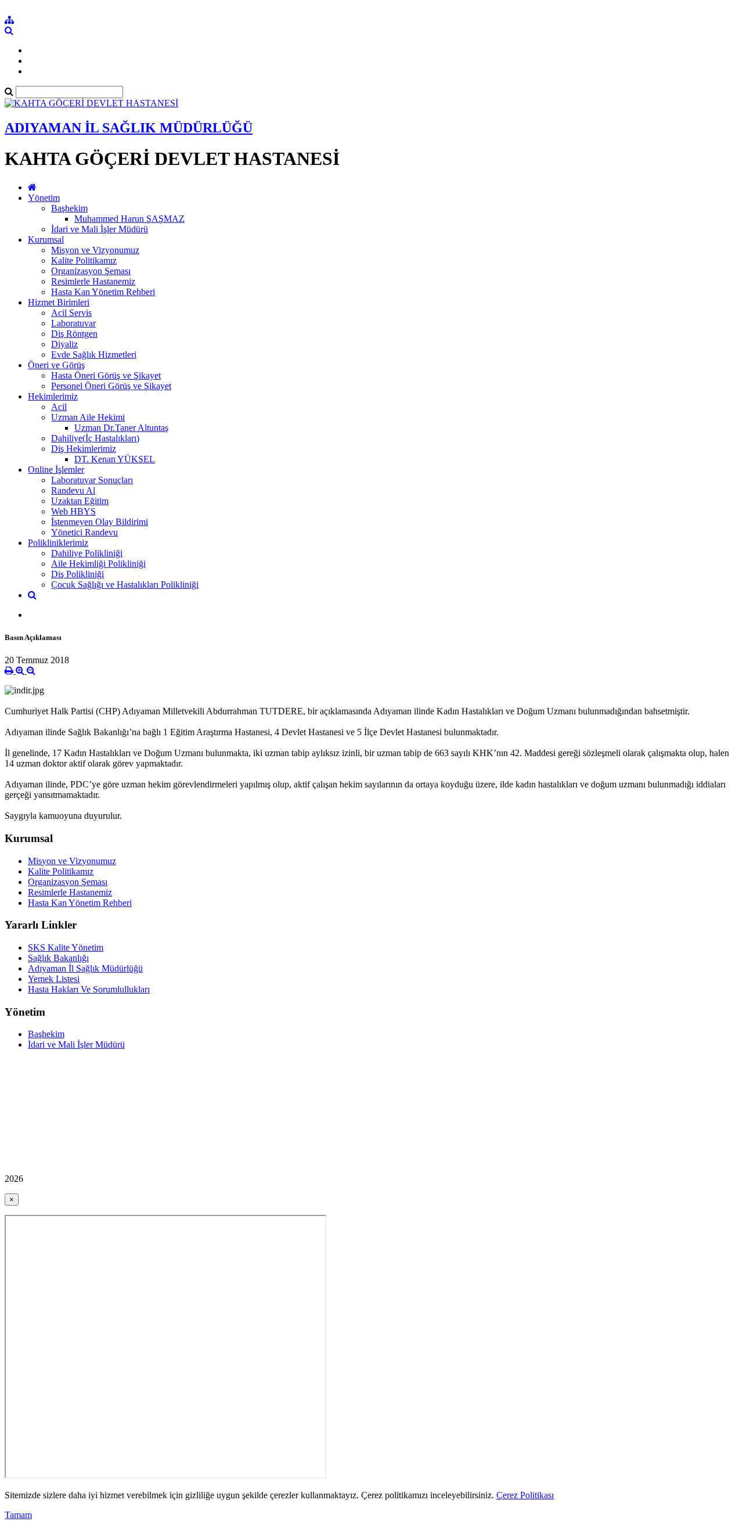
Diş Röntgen (74, 334)
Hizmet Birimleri (58, 302)
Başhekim (69, 208)
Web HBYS (73, 511)
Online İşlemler (56, 469)
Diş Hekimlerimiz (83, 449)
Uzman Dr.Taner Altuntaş (121, 428)
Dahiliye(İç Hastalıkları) (95, 438)
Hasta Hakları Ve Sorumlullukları (89, 989)
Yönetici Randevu (84, 532)
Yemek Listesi (54, 979)
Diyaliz (64, 344)
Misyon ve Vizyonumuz (95, 250)
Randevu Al (73, 490)
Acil (59, 407)
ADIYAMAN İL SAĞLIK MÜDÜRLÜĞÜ (129, 127)
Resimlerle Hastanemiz (93, 281)
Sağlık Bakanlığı (58, 958)
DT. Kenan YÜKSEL (114, 459)
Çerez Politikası (525, 1495)
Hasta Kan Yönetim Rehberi (103, 292)
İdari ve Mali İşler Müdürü (99, 229)
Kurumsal (46, 239)
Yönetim (44, 198)
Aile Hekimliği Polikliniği (98, 564)
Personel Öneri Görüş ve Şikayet (111, 386)
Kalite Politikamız (84, 260)
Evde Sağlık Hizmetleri (93, 354)
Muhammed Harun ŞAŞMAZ (129, 219)
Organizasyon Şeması (91, 271)
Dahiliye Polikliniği (86, 553)
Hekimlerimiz (53, 396)
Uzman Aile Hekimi (88, 417)
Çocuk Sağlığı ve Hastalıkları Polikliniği (125, 584)
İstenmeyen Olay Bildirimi (99, 522)
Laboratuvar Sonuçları (92, 480)
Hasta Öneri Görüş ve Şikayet (106, 375)
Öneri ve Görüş (56, 365)
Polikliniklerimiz (58, 543)
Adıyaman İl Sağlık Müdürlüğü (85, 968)
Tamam (18, 1515)
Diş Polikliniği (77, 574)
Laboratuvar (73, 323)
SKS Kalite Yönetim (65, 947)
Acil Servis (71, 313)
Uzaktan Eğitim (80, 501)
